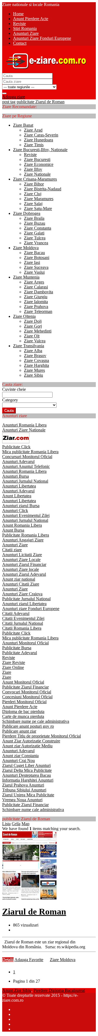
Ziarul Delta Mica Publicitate (27, 770)
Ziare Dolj (33, 321)
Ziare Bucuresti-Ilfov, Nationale (40, 149)
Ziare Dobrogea (26, 213)
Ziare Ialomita (36, 301)
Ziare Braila (34, 218)
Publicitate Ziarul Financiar (25, 687)
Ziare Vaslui (34, 272)
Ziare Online (13, 667)
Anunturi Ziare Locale (21, 559)
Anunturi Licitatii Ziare (22, 554)
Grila (16, 823)
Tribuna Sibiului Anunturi (24, 790)
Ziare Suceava (36, 267)
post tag (9, 101)
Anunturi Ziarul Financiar (24, 564)
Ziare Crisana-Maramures (35, 179)
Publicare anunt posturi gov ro (28, 726)
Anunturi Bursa (15, 476)
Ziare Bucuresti (37, 159)
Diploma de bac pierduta (23, 711)
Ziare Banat (23, 125)
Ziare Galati (34, 233)
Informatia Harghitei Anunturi (27, 780)
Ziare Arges (34, 282)
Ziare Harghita (36, 365)
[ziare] (15, 442)
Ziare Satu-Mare (38, 208)
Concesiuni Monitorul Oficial (27, 696)
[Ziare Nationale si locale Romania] (44, 70)
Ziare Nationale (37, 174)
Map (25, 823)
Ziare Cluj (32, 193)
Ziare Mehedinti (37, 331)
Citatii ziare (12, 549)
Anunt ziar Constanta (20, 755)
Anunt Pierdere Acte (19, 706)
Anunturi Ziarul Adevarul (24, 574)
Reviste (30, 154)
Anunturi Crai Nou (18, 760)
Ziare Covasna (36, 360)
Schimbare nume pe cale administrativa (35, 721)
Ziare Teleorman (38, 311)
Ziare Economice (38, 164)
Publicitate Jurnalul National (26, 598)
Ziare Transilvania (28, 345)
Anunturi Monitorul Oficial (25, 643)
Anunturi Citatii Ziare (20, 584)
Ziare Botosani (36, 257)
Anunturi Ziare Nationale (23, 430)
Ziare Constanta (37, 228)
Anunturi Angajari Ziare (23, 540)
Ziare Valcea (34, 341)
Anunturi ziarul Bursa (20, 505)
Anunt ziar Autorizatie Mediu (27, 746)
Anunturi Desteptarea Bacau (26, 775)
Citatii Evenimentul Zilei (23, 618)
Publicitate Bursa (16, 647)
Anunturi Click (15, 510)
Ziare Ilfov (33, 169)
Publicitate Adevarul (19, 652)
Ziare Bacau (34, 252)
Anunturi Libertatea (19, 486)
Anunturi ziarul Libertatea (24, 603)
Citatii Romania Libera (21, 628)
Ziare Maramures (38, 198)
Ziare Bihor (34, 184)
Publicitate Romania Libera (25, 535)
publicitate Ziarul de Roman (41, 101)
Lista (6, 823)
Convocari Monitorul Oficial (26, 692)
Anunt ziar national (18, 579)
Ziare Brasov (35, 355)
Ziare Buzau (34, 223)
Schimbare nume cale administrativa (33, 809)
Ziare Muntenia (26, 277)
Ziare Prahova (36, 306)
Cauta (9, 411)
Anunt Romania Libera (22, 525)
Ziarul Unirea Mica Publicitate (28, 795)
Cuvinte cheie (14, 389)
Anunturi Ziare (15, 545)
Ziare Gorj (33, 326)
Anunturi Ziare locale (20, 569)
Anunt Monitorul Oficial (23, 682)
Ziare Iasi (32, 262)
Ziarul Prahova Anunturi (23, 785)
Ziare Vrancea (36, 242)
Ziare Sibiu (33, 375)
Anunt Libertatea (16, 495)
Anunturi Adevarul (18, 461)
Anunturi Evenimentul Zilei (26, 515)
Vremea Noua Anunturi (22, 799)
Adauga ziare (13, 97)
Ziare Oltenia (24, 316)
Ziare (6, 672)
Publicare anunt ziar (19, 731)
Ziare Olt (31, 336)
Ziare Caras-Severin (41, 135)
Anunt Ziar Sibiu (16, 990)
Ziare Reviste (13, 662)
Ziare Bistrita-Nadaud (42, 189)
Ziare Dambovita (38, 292)
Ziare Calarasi (36, 287)
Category (10, 400)
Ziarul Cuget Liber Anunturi (26, 765)
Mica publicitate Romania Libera (30, 451)
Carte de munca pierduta (23, 716)
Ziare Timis (34, 144)
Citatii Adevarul (15, 613)
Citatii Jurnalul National (22, 623)
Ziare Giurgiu (35, 296)
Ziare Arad (33, 130)
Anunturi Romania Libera (24, 425)
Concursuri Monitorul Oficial (27, 456)
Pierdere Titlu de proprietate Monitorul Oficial (41, 736)
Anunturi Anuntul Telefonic (26, 466)
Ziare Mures (34, 370)
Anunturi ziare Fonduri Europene (30, 608)
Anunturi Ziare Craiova (22, 594)
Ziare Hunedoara (38, 140)
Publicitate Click (16, 446)
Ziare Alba (33, 350)
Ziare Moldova (26, 247)
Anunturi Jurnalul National (25, 481)
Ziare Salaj (33, 203)
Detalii (8, 959)
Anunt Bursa (13, 530)
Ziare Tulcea (34, 238)
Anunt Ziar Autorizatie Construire (31, 741)
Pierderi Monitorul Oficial (24, 701)
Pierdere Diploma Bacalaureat (59, 990)
